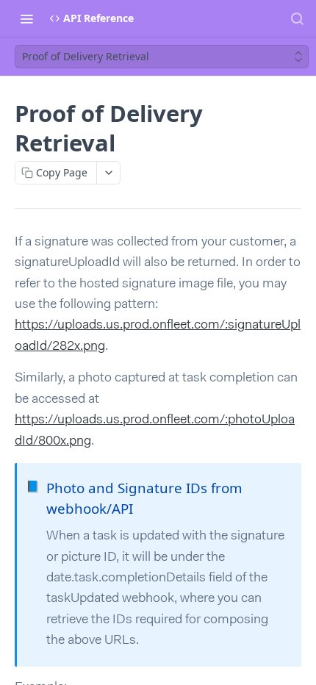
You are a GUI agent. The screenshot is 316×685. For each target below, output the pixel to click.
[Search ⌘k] (297, 18)
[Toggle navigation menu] (26, 18)
